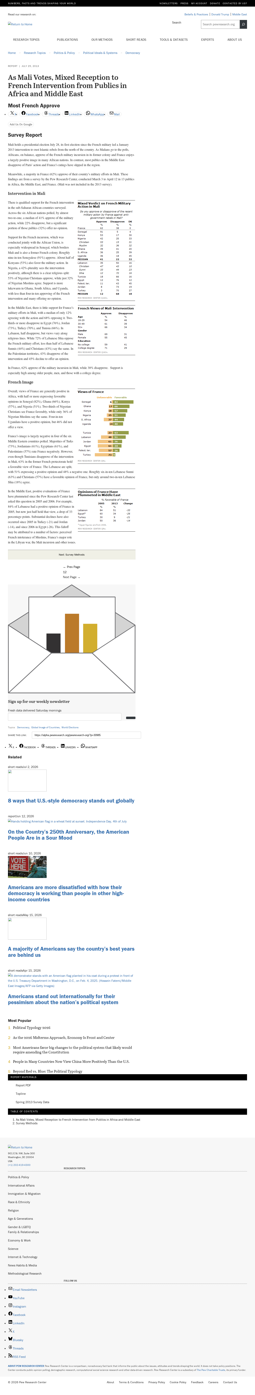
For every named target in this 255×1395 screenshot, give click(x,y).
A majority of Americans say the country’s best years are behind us (71, 951)
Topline (21, 1094)
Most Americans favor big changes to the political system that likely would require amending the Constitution (72, 1049)
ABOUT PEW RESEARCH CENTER (26, 1366)
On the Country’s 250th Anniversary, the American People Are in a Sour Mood (68, 834)
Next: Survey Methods (72, 554)
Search (176, 22)
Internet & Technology (22, 1257)
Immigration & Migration (24, 1194)
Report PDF (23, 1085)
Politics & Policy (18, 1177)
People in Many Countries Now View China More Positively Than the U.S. (71, 1061)
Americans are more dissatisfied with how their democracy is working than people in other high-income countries (66, 893)
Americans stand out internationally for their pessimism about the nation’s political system (63, 999)
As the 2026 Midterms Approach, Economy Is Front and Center (64, 1037)
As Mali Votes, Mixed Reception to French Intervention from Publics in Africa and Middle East (78, 1120)
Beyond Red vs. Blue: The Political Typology (47, 1071)
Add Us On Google (21, 124)
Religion (13, 1210)
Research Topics (26, 40)
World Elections (70, 727)
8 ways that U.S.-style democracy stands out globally (71, 800)
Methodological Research (25, 1273)
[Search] (243, 24)
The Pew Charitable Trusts (211, 1370)
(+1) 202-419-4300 (19, 1165)
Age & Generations (20, 1219)
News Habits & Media (22, 1265)
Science (13, 1249)
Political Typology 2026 (31, 1027)
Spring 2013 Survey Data (32, 1102)
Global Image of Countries (45, 727)
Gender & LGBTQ (19, 1227)
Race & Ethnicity (19, 1202)
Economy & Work (19, 1240)
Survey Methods (26, 1123)
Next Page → (71, 577)
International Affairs (21, 1185)
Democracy (23, 727)
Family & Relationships (23, 1232)
